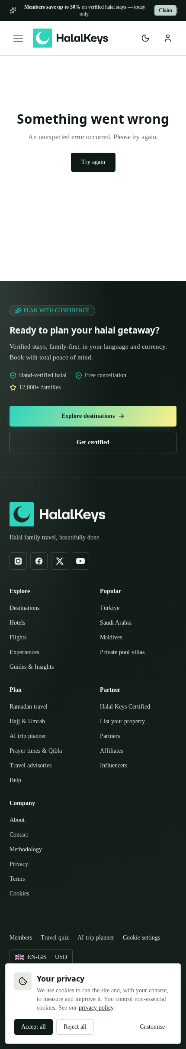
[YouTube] (80, 549)
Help (16, 768)
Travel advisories (34, 753)
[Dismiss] (175, 10)
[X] (59, 549)
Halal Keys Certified (128, 694)
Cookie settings (34, 938)
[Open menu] (18, 38)
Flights (19, 625)
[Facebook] (39, 549)
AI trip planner (29, 724)
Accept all (36, 1027)
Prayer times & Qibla (39, 738)
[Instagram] (18, 549)
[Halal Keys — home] (70, 38)
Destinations (28, 596)
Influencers (116, 753)
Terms (19, 866)
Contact (22, 822)
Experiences (28, 640)
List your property (125, 709)
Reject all (82, 1027)
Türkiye (110, 596)
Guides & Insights (35, 654)
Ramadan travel (32, 694)
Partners (112, 724)
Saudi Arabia (117, 610)
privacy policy (57, 1008)
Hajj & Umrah (28, 709)
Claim (165, 10)
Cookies (22, 881)
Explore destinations (87, 404)
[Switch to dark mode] (145, 38)
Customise (148, 1027)
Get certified (93, 430)
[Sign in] (167, 38)
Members (24, 926)
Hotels (19, 610)
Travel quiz (61, 926)
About (18, 808)
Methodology (29, 837)
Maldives (112, 625)
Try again (93, 162)
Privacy (20, 852)
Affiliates (113, 738)
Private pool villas (125, 640)
